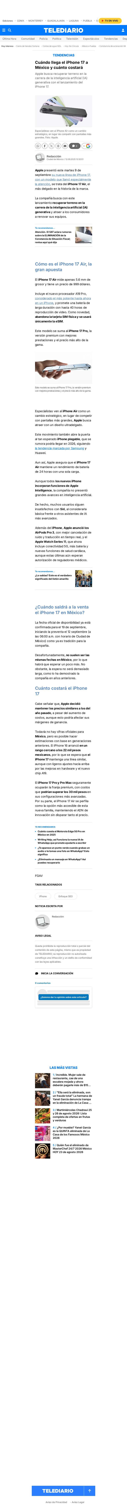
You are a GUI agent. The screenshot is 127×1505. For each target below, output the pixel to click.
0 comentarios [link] (42, 983)
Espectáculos (91, 38)
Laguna (74, 20)
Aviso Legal (78, 1502)
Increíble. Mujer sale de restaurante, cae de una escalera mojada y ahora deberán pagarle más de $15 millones (70, 1081)
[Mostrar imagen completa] (87, 357)
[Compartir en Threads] (58, 146)
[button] (87, 146)
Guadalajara (56, 20)
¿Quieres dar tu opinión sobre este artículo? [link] (63, 997)
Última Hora (9, 38)
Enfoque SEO (66, 896)
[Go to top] (89, 1491)
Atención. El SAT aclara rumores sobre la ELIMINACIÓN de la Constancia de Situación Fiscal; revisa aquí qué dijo (53, 237)
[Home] (63, 30)
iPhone (43, 896)
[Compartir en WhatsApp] (38, 146)
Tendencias (111, 38)
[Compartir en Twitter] (51, 146)
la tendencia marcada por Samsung (59, 448)
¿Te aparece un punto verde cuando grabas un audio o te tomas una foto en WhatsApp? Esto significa (64, 851)
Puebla (87, 20)
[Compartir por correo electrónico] (65, 146)
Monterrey (35, 20)
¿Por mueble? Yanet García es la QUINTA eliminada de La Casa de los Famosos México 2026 (72, 1133)
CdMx (20, 20)
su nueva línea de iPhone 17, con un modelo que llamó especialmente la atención (63, 179)
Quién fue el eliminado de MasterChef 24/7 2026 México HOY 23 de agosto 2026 (72, 1148)
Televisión (72, 38)
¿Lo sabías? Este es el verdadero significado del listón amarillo (53, 577)
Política (56, 38)
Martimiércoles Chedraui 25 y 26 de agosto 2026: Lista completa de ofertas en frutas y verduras (72, 1115)
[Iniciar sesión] (123, 30)
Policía (43, 38)
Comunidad (28, 38)
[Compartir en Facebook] (45, 146)
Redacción (54, 156)
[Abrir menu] (3, 30)
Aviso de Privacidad (56, 1502)
